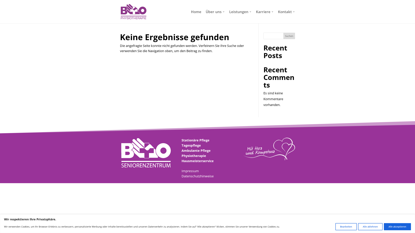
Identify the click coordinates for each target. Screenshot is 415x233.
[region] (207, 223)
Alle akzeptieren (397, 226)
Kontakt (285, 12)
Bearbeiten (346, 226)
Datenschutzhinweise (198, 176)
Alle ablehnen (370, 226)
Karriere (263, 12)
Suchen (289, 36)
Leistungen (238, 12)
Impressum (190, 171)
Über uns (214, 12)
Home (196, 12)
